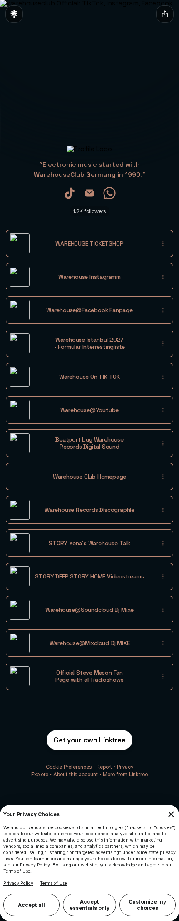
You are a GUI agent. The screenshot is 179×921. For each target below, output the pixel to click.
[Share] (163, 243)
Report (104, 766)
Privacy (125, 766)
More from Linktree (125, 774)
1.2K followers (89, 211)
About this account (75, 774)
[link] (70, 193)
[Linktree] (14, 14)
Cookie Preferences (69, 766)
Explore (39, 774)
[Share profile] (165, 14)
